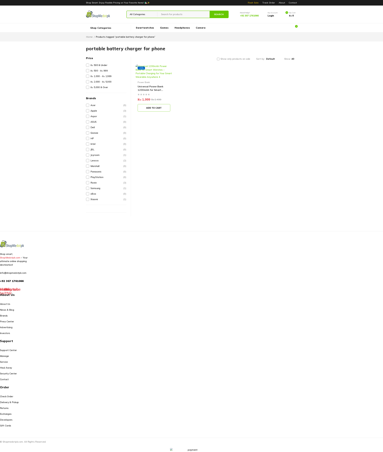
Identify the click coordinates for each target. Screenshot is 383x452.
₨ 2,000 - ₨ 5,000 (101, 81)
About (282, 2)
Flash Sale (253, 2)
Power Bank (144, 82)
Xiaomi (108, 199)
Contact (293, 2)
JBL (108, 149)
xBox (108, 193)
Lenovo (108, 160)
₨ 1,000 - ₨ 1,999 (101, 76)
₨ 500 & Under (99, 65)
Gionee (108, 132)
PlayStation (108, 177)
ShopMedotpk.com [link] (10, 257)
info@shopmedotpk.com (13, 272)
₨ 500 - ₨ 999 (99, 70)
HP (108, 138)
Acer (108, 105)
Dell (108, 127)
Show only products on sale (235, 59)
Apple (108, 110)
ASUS (108, 121)
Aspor (108, 116)
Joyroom (108, 155)
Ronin (108, 182)
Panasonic (108, 171)
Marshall (108, 166)
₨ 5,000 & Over (99, 87)
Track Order (268, 2)
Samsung (108, 188)
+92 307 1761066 (12, 281)
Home (89, 36)
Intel (108, 144)
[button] (154, 108)
